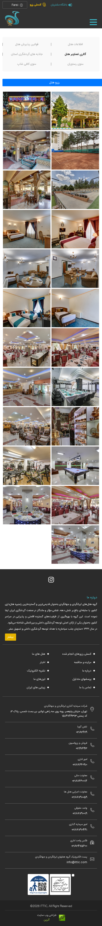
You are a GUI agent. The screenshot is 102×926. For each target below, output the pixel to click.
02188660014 (79, 781)
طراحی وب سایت (46, 915)
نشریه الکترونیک (36, 671)
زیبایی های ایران (36, 687)
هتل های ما (39, 654)
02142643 (81, 748)
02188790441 (79, 830)
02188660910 (80, 765)
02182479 (81, 732)
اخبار (43, 662)
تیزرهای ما (39, 679)
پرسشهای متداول (82, 679)
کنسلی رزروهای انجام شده (77, 654)
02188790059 (79, 797)
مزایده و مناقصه (83, 662)
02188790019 (80, 813)
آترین (47, 920)
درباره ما (87, 671)
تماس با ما (85, 687)
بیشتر (10, 637)
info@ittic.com (77, 862)
